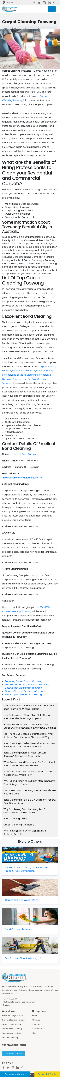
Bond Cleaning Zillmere (16, 819)
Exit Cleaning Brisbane (12, 1033)
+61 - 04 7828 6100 (11, 999)
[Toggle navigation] (52, 9)
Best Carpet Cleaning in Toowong (23, 688)
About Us (36, 1020)
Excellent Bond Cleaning (24, 454)
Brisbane (7, 1005)
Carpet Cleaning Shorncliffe (18, 825)
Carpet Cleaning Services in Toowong (25, 691)
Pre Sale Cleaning (10, 1038)
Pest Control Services (23, 371)
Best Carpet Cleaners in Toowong (23, 694)
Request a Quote (13, 1053)
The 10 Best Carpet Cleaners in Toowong (27, 684)
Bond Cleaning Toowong (18, 929)
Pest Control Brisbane (11, 1024)
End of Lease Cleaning (12, 1029)
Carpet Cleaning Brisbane (13, 1020)
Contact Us (37, 1029)
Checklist (36, 1024)
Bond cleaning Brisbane (12, 1016)
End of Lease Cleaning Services (29, 375)
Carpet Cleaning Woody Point (21, 900)
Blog (34, 1033)
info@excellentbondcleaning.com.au (19, 1002)
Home (34, 1016)
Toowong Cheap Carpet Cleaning (23, 681)
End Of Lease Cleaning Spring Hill (23, 958)
